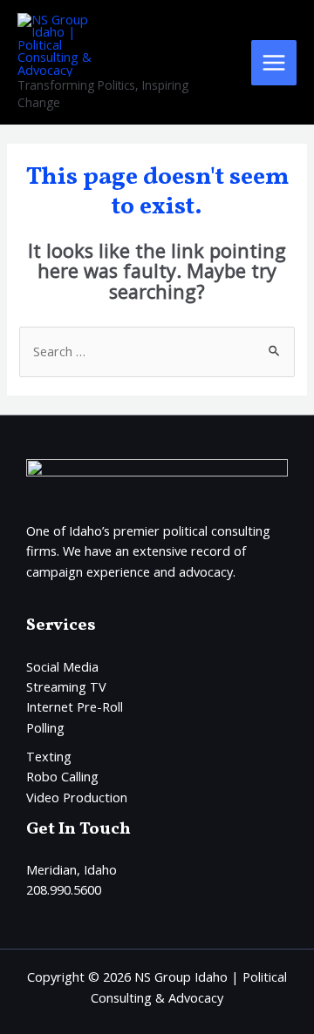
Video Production (76, 797)
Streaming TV (66, 686)
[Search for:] (156, 351)
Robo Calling (62, 776)
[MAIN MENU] (274, 62)
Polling (45, 727)
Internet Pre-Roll (74, 706)
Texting (49, 756)
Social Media (62, 666)
